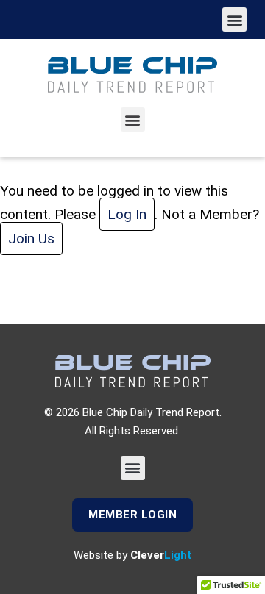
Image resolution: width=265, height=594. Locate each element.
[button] (234, 19)
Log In (126, 214)
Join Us (31, 238)
